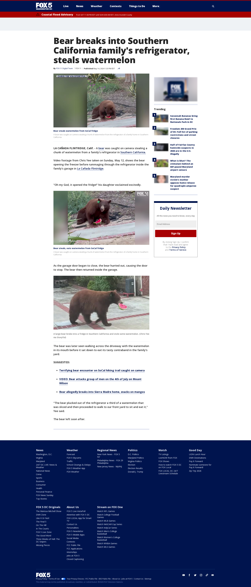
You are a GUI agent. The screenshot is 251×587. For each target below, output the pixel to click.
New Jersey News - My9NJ (109, 466)
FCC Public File (73, 545)
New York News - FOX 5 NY (108, 455)
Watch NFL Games (106, 511)
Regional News (107, 450)
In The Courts (42, 528)
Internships (72, 552)
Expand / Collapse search (213, 6)
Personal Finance (44, 491)
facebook (189, 575)
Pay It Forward (196, 461)
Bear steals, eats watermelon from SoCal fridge (78, 248)
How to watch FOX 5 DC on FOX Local (169, 466)
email (212, 575)
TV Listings (163, 454)
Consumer (41, 484)
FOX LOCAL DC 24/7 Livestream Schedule (168, 472)
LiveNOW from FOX (167, 457)
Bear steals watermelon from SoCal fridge (75, 130)
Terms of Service (177, 249)
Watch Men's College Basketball (107, 532)
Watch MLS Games (106, 546)
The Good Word (43, 535)
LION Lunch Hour (197, 454)
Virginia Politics (135, 461)
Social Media (73, 538)
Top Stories (41, 498)
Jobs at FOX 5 (73, 555)
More (156, 6)
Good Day (195, 450)
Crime (39, 474)
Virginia (39, 457)
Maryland (40, 461)
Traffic (70, 461)
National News (43, 470)
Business (40, 481)
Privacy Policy (179, 247)
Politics (132, 450)
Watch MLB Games (106, 520)
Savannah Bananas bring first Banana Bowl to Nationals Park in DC (184, 118)
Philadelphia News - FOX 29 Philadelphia (110, 461)
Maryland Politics (136, 457)
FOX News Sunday (44, 495)
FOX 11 (78, 68)
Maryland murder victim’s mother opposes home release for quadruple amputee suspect (183, 182)
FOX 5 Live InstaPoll (76, 511)
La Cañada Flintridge (90, 168)
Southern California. (133, 152)
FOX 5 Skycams (74, 457)
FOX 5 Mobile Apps (76, 534)
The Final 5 (41, 521)
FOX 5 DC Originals (48, 507)
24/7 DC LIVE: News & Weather (46, 466)
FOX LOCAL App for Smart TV (79, 519)
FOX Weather (73, 471)
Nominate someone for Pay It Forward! (200, 466)
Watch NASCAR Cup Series (109, 524)
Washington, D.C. (44, 454)
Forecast (71, 454)
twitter (195, 575)
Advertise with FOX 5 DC (78, 514)
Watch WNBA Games (107, 543)
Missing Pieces (43, 545)
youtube (183, 575)
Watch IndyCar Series (107, 527)
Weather (72, 450)
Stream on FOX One (110, 507)
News (39, 450)
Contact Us (72, 524)
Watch (162, 450)
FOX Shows (163, 461)
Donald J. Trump (135, 471)
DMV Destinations (197, 457)
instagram (201, 575)
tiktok (207, 575)
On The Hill (41, 525)
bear (101, 148)
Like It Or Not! (42, 518)
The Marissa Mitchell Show (48, 511)
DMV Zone (41, 514)
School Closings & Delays (79, 464)
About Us (73, 507)
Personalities (73, 527)
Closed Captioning (75, 559)
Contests (71, 541)
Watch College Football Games (108, 516)
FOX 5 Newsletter (75, 531)
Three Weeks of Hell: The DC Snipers (48, 540)
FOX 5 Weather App (76, 468)
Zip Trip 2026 (195, 470)
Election (131, 464)
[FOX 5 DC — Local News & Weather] (45, 6)
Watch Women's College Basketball (108, 538)
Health (39, 488)
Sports (39, 477)
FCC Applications (74, 548)
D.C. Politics (133, 454)
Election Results (135, 468)
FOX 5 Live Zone (44, 532)
